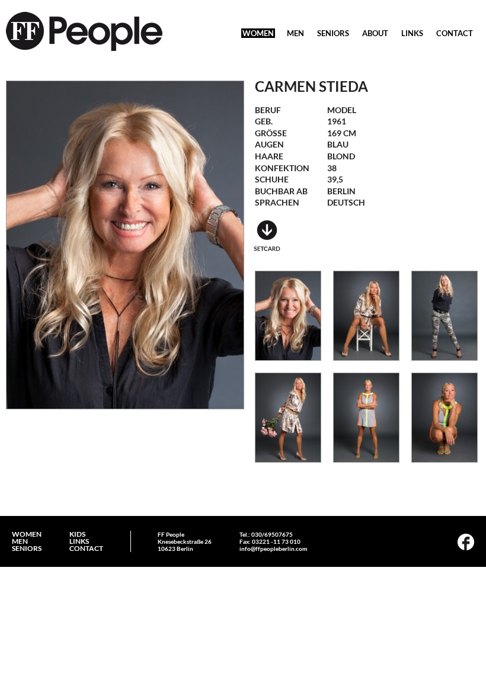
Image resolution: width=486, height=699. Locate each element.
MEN (295, 33)
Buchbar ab (281, 191)
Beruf (268, 110)
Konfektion (282, 168)
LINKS (412, 33)
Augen (269, 144)
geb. (264, 121)
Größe (271, 133)
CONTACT (454, 33)
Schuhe (272, 179)
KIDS (77, 534)
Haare (269, 156)
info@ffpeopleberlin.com (273, 548)
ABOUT (375, 33)
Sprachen (277, 202)
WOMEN (258, 33)
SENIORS (333, 33)
